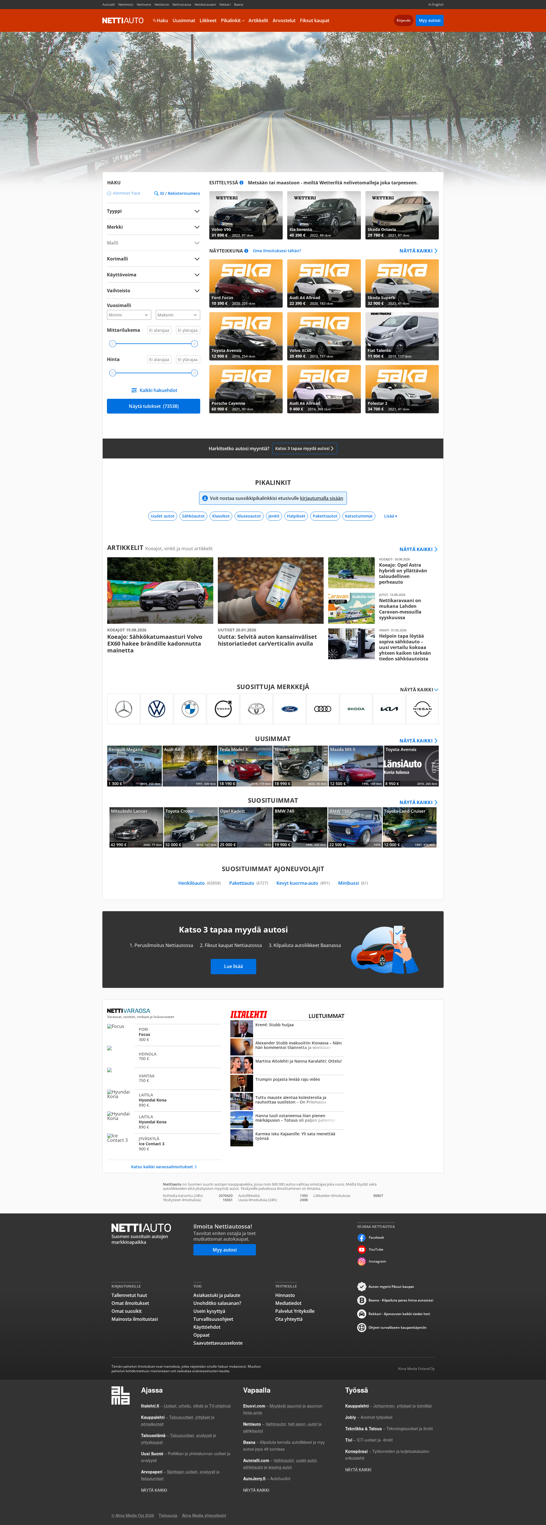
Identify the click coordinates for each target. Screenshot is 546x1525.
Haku (162, 20)
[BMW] (190, 709)
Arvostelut (284, 20)
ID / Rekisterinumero (180, 193)
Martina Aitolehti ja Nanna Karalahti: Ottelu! (287, 1066)
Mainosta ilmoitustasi (134, 1319)
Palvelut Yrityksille (295, 1311)
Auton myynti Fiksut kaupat (391, 1286)
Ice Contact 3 (164, 1143)
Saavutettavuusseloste (218, 1343)
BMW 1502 (355, 827)
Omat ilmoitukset (130, 1303)
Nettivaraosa (181, 4)
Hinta (113, 359)
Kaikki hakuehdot (158, 390)
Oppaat (201, 1335)
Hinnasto (285, 1295)
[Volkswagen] (157, 709)
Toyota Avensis (246, 336)
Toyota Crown (191, 827)
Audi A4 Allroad (324, 283)
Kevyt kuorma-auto (303, 883)
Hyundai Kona (164, 1100)
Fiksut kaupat (314, 20)
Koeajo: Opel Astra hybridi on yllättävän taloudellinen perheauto (381, 572)
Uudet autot (163, 516)
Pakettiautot (325, 516)
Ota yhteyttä (289, 1319)
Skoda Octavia (402, 215)
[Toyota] (256, 709)
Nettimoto (125, 4)
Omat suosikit (126, 1311)
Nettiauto (122, 20)
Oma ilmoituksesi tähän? (277, 251)
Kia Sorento (324, 215)
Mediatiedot (288, 1303)
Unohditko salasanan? (217, 1303)
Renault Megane (134, 766)
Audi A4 (190, 766)
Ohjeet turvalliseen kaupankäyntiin (398, 1327)
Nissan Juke (300, 766)
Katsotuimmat (359, 516)
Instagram (377, 1261)
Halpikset (296, 516)
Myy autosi (429, 20)
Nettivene (144, 4)
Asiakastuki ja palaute (216, 1295)
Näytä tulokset (154, 406)
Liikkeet (208, 20)
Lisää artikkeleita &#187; (160, 605)
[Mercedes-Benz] (123, 709)
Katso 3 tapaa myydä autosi (302, 448)
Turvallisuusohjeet (213, 1319)
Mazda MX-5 (356, 766)
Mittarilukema (123, 330)
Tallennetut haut (129, 1295)
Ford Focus (246, 283)
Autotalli (108, 4)
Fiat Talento (402, 336)
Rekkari (225, 4)
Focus (164, 1034)
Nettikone (161, 4)
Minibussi (353, 883)
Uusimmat (184, 20)
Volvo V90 (246, 215)
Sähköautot (193, 516)
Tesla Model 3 (245, 766)
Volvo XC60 (324, 336)
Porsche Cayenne (246, 389)
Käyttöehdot (206, 1327)
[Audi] (323, 709)
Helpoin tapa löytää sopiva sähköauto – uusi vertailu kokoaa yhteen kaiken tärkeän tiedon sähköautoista (381, 645)
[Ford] (290, 709)
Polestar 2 (402, 389)
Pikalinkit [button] (231, 20)
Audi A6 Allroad (324, 389)
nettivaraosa (129, 1011)
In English (436, 4)
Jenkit (274, 516)
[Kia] (389, 709)
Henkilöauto (199, 883)
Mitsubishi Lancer (136, 827)
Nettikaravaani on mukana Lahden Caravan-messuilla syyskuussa (381, 608)
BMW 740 (300, 827)
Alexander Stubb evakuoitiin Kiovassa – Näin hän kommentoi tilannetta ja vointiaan (287, 1047)
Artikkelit (258, 20)
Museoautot (249, 516)
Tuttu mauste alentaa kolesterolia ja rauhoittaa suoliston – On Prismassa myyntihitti (287, 1102)
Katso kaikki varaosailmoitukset (162, 1166)
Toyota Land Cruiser (410, 827)
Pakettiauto (248, 883)
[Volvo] (223, 709)
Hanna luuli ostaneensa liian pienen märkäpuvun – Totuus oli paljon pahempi (287, 1120)
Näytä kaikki (416, 251)
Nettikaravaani (205, 4)
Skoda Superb (402, 283)
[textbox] (149, 227)
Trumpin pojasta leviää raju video (287, 1084)
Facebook (376, 1237)
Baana (238, 4)
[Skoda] (356, 709)
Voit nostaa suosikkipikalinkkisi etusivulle (276, 498)
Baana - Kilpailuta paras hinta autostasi (401, 1300)
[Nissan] (422, 709)
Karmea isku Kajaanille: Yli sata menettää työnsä (287, 1138)
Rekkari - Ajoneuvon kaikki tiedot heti (399, 1313)
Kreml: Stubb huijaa (287, 1029)
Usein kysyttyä (209, 1311)
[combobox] (153, 227)
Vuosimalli (119, 305)
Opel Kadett (245, 827)
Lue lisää (233, 966)
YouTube (376, 1249)
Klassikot (221, 516)
